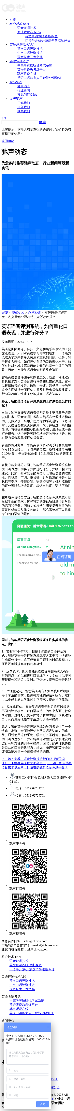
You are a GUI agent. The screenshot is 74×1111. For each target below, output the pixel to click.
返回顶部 (8, 141)
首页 (12, 19)
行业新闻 (23, 90)
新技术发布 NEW (29, 32)
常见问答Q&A (27, 94)
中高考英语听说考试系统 (34, 65)
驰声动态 (23, 86)
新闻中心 (15, 82)
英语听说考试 (18, 61)
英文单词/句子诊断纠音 (41, 36)
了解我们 (23, 103)
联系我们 (23, 111)
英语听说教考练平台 (31, 69)
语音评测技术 (26, 28)
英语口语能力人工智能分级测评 (39, 78)
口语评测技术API (21, 44)
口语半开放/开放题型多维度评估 (47, 40)
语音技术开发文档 (30, 57)
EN (4, 118)
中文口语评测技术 (30, 53)
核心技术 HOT (19, 23)
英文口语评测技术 (30, 48)
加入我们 (23, 107)
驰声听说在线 (26, 73)
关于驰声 (15, 98)
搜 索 (42, 122)
